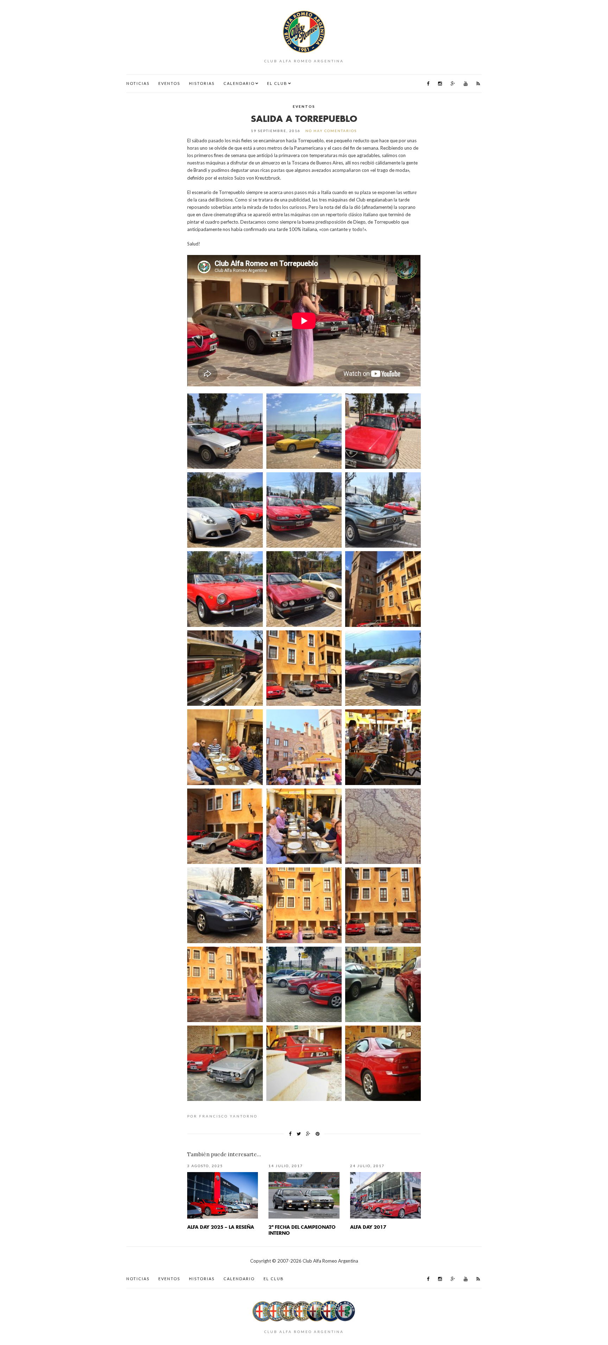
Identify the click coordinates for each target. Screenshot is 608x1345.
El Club (277, 83)
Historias (202, 83)
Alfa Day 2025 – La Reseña (220, 1227)
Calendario (239, 83)
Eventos (169, 83)
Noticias (138, 83)
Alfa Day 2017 (368, 1227)
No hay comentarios (331, 131)
